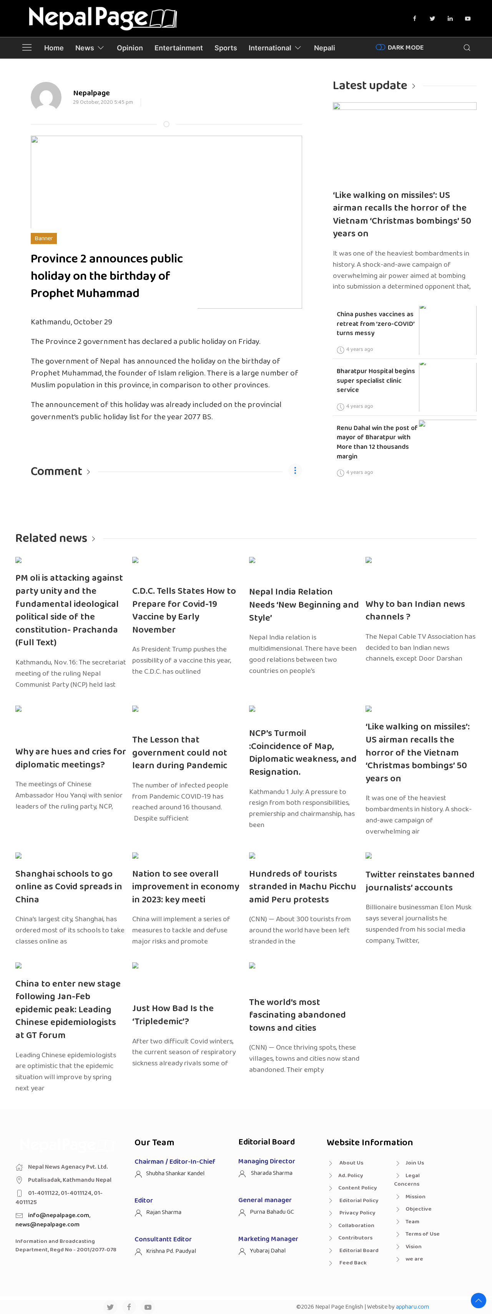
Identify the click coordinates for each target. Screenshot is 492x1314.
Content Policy (357, 1188)
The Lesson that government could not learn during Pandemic (179, 753)
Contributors (355, 1238)
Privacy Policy (357, 1213)
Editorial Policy (358, 1200)
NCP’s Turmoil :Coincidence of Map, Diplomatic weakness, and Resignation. (303, 753)
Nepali (324, 48)
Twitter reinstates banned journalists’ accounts (420, 881)
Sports (225, 48)
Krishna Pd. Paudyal (171, 1251)
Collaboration (356, 1225)
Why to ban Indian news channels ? (415, 611)
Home (54, 48)
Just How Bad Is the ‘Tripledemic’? (173, 1015)
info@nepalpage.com (58, 1215)
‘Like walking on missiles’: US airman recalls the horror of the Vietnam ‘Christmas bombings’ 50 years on (402, 215)
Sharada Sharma (271, 1173)
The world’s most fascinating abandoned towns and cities (297, 1015)
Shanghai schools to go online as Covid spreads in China (68, 887)
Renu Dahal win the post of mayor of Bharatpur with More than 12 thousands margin (377, 442)
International (270, 48)
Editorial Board (358, 1250)
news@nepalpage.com (47, 1224)
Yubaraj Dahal (268, 1251)
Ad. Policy (350, 1175)
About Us (350, 1163)
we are (414, 1259)
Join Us (415, 1163)
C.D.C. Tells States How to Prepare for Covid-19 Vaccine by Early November (184, 611)
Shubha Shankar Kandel (175, 1173)
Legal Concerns (407, 1180)
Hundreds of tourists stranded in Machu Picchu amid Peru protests (302, 887)
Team (412, 1221)
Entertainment (179, 48)
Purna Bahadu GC (272, 1212)
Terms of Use (423, 1234)
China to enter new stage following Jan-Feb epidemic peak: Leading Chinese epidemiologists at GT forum (68, 1010)
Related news (51, 538)
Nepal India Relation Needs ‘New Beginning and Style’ (304, 605)
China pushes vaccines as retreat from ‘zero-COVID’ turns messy (376, 324)
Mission (416, 1196)
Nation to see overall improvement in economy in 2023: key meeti (185, 887)
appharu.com (412, 1307)
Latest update (370, 86)
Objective (419, 1209)
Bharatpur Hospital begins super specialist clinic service (376, 380)
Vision (414, 1246)
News (84, 48)
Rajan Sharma (163, 1212)
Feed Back (352, 1262)
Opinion (130, 48)
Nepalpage (91, 93)
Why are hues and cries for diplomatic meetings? (70, 758)
